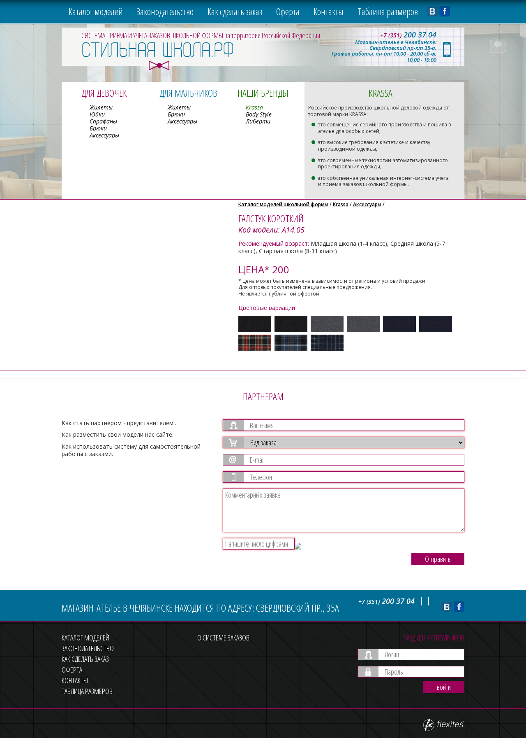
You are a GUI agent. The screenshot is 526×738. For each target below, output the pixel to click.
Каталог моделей (96, 11)
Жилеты (101, 107)
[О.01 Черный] (254, 324)
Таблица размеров (388, 11)
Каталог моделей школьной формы (283, 204)
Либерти (258, 121)
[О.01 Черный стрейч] (291, 324)
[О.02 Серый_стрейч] (363, 324)
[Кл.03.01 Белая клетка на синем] (327, 343)
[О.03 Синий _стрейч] (435, 324)
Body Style (259, 114)
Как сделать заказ (235, 11)
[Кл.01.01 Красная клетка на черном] (254, 343)
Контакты (329, 11)
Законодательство (165, 11)
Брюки (98, 128)
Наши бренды (263, 93)
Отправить (438, 559)
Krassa (254, 107)
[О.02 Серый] (327, 324)
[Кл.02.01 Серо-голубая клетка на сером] (291, 343)
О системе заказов (223, 638)
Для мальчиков (188, 93)
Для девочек (104, 93)
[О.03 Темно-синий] (399, 324)
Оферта (288, 11)
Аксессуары (104, 135)
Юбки (97, 114)
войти (444, 687)
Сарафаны (103, 121)
